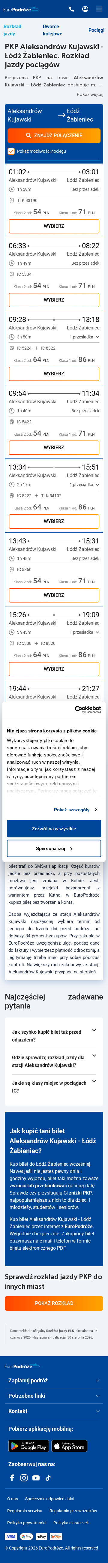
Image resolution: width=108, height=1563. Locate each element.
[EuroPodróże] (22, 1365)
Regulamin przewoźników (73, 1510)
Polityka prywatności (26, 1522)
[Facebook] (12, 1477)
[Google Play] (28, 1446)
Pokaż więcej (90, 94)
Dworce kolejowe (52, 30)
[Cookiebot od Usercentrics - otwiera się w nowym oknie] (76, 710)
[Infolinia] (71, 9)
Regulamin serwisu (24, 1510)
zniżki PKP (80, 1193)
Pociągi (96, 30)
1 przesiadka (81, 337)
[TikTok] (48, 1477)
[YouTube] (36, 1477)
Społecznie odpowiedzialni (49, 1498)
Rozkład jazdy (12, 30)
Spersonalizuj (50, 848)
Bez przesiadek (85, 189)
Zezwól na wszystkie (54, 828)
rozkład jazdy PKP (63, 1277)
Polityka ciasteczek (71, 1522)
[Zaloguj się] (85, 9)
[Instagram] (24, 1477)
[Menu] (99, 9)
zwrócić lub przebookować (38, 1186)
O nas (12, 1498)
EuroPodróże (79, 1226)
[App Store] (69, 1446)
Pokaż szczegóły (72, 809)
